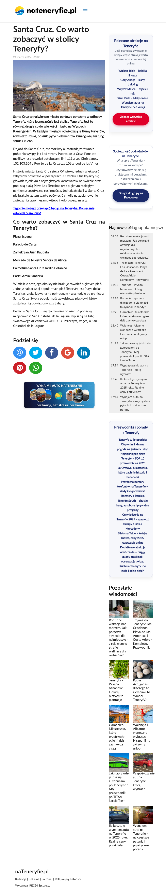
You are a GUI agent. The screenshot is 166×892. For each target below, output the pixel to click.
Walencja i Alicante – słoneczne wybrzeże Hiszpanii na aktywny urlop (133, 332)
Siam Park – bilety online (132, 98)
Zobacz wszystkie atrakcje (131, 119)
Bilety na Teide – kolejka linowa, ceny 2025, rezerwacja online (132, 538)
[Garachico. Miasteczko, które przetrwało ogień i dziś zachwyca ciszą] (119, 713)
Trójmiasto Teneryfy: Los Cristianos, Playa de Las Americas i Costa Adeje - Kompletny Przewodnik (134, 271)
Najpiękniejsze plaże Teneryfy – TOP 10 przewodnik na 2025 (132, 459)
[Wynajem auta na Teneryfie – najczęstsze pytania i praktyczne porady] (143, 814)
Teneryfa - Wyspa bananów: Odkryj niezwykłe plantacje (132, 289)
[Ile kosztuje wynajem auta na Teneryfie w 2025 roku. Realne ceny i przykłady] (119, 814)
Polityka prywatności (68, 879)
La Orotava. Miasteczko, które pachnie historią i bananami (133, 473)
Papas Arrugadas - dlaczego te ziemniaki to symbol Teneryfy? (134, 302)
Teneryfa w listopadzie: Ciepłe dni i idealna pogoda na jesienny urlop (132, 444)
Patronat (47, 879)
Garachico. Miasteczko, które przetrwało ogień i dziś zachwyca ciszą (135, 316)
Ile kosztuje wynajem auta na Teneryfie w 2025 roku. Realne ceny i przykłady (133, 385)
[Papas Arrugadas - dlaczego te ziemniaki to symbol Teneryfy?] (143, 669)
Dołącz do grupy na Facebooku (131, 195)
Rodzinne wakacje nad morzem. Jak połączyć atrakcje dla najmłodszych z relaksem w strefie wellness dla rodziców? (135, 247)
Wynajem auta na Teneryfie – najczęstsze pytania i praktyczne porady (135, 403)
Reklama (34, 879)
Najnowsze (119, 228)
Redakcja (20, 879)
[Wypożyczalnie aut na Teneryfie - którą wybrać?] (143, 762)
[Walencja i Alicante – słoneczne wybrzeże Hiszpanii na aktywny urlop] (143, 713)
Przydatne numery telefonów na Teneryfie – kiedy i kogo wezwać (132, 487)
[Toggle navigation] (85, 11)
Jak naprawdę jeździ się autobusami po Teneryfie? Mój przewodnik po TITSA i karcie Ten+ (135, 352)
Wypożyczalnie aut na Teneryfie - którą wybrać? (134, 370)
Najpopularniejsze (147, 227)
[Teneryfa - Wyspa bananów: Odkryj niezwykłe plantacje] (119, 669)
